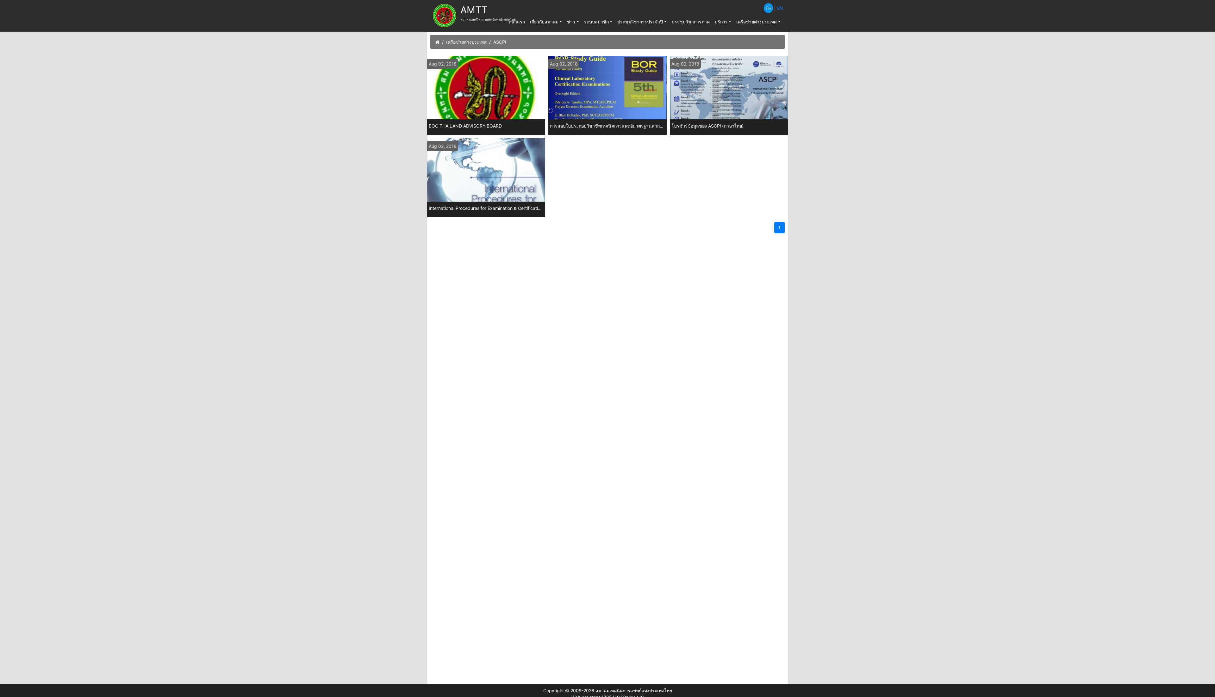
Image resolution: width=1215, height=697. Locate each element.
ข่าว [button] (571, 21)
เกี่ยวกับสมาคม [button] (544, 21)
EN (780, 8)
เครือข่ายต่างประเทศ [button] (756, 21)
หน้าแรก (516, 21)
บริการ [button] (721, 21)
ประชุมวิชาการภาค (691, 21)
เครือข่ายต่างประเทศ (466, 42)
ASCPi (499, 42)
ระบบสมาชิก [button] (596, 21)
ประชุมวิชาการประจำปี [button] (640, 21)
